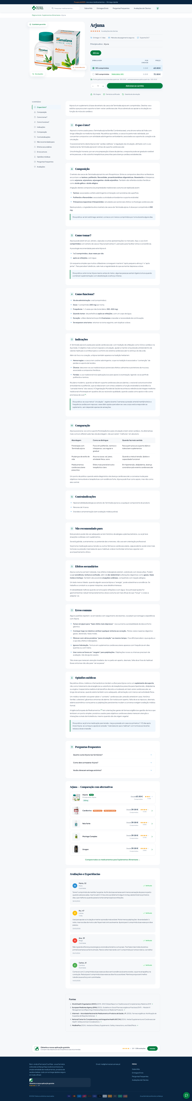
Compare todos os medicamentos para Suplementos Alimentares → (112, 859)
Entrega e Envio (102, 8)
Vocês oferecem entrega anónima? (87, 770)
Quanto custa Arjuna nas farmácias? (88, 755)
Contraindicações (43, 137)
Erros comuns (42, 152)
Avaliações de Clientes (142, 8)
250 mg (96, 53)
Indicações (41, 127)
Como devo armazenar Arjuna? (85, 762)
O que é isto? (42, 107)
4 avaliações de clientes (109, 31)
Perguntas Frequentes (121, 8)
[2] (101, 710)
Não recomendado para (45, 142)
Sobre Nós (88, 8)
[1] (85, 394)
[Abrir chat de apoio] (186, 1095)
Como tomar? (42, 117)
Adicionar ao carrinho (135, 86)
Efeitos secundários (44, 147)
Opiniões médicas (43, 157)
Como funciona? (43, 122)
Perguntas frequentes (45, 162)
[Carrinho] (157, 8)
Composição (42, 112)
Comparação (42, 132)
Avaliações (41, 167)
